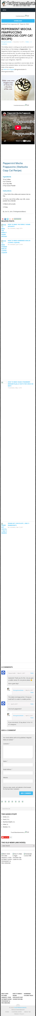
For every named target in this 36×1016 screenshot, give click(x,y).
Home (7, 1012)
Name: (5, 761)
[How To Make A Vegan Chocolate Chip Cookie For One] (18, 922)
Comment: (6, 744)
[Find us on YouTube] (16, 802)
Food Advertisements (18, 105)
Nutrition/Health (7, 822)
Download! (18, 21)
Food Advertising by (20, 16)
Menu (4, 10)
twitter (5, 69)
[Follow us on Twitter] (6, 802)
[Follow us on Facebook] (2, 802)
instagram (11, 69)
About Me (27, 1012)
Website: (5, 777)
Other (4, 824)
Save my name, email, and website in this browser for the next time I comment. (17, 788)
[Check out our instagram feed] (19, 802)
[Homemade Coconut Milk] (29, 922)
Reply (32, 673)
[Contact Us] (23, 802)
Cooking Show (17, 1012)
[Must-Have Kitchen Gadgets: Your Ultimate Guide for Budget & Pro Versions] (6, 922)
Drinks (27, 42)
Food (4, 819)
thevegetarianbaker (6, 42)
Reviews (5, 827)
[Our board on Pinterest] (9, 802)
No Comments (11, 228)
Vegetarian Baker (20, 1007)
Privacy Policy (19, 1014)
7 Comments (11, 388)
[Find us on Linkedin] (13, 802)
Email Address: (7, 769)
